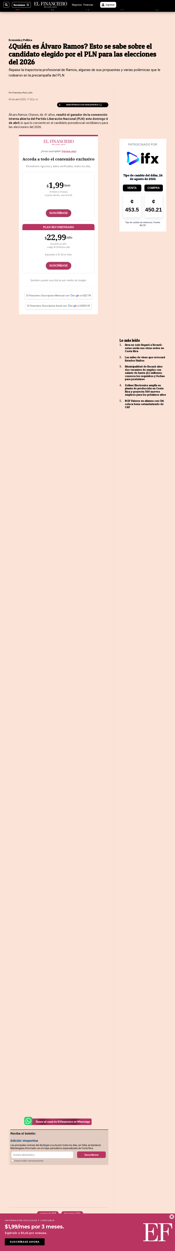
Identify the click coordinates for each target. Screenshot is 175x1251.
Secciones (19, 4)
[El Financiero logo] (50, 5)
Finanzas (88, 5)
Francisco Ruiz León (22, 92)
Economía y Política (20, 40)
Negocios (77, 5)
